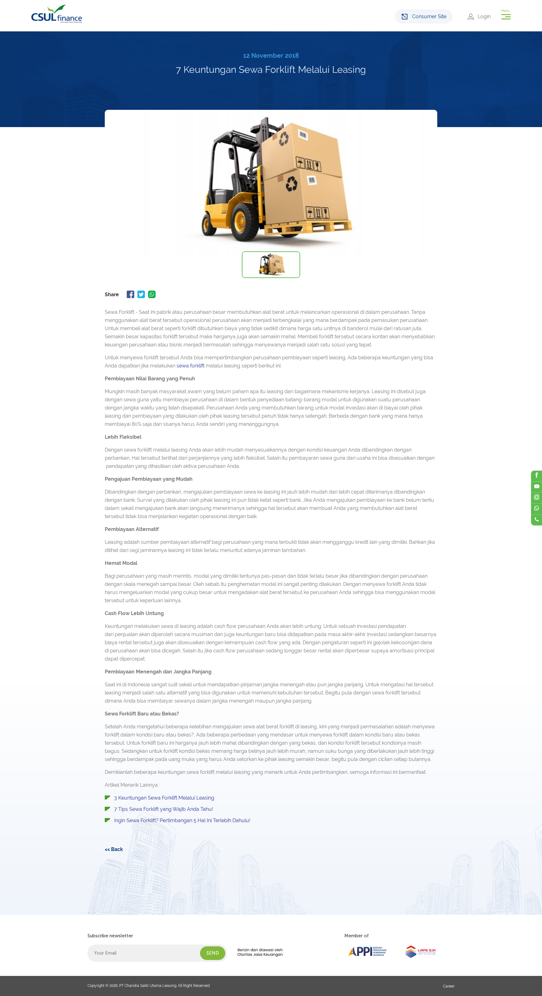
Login (484, 16)
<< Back (114, 849)
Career (448, 986)
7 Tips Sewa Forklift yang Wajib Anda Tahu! (163, 809)
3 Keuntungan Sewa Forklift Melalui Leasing (164, 798)
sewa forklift (191, 366)
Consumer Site (429, 16)
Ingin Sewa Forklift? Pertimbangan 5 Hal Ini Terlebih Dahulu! (182, 820)
